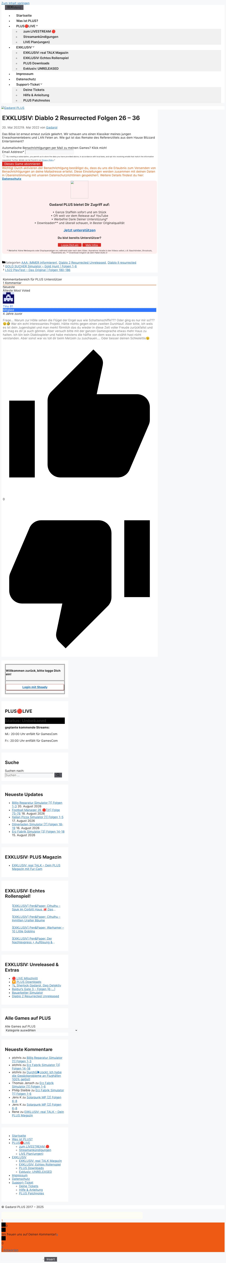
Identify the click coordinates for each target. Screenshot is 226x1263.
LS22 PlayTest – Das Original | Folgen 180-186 (37, 270)
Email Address (13, 152)
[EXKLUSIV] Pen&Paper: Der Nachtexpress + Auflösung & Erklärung (32, 940)
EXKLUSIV (24, 47)
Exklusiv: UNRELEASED (41, 68)
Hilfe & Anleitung (36, 95)
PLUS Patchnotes (36, 100)
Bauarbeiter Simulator (27, 992)
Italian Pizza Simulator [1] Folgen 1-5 (37, 817)
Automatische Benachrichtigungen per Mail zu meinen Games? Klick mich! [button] (54, 148)
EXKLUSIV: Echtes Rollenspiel (46, 58)
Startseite (24, 15)
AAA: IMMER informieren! (39, 262)
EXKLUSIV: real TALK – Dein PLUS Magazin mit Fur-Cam (36, 867)
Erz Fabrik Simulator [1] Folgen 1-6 (33, 1084)
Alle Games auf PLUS (20, 1026)
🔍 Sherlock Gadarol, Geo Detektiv (36, 985)
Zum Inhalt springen (15, 3)
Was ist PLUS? (27, 21)
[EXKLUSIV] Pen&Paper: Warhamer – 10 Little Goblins (38, 929)
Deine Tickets (33, 90)
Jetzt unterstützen (80, 230)
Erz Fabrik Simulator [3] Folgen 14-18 (38, 831)
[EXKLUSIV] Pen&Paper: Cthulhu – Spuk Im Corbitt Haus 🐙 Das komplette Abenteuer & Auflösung (36, 907)
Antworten (10, 1250)
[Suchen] (58, 775)
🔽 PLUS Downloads (26, 982)
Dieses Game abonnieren (22, 164)
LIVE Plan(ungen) (36, 42)
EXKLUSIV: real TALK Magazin (45, 52)
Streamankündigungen (40, 37)
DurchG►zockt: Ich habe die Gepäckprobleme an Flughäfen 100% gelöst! (37, 1075)
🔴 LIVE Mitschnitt (25, 978)
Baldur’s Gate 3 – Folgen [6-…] (33, 989)
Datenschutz (26, 79)
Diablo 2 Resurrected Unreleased (82, 262)
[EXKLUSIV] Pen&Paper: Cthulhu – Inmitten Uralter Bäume (36, 918)
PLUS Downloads (36, 63)
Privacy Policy (48, 160)
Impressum (24, 74)
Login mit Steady (34, 687)
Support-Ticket (28, 84)
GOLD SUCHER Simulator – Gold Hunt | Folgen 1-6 (41, 266)
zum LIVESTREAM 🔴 (39, 31)
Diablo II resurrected (122, 262)
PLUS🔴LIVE (25, 26)
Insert (51, 1259)
